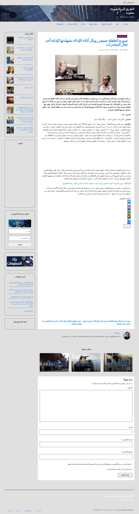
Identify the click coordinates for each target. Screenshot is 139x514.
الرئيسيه (38, 510)
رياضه (83, 24)
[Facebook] (86, 201)
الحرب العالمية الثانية (26, 97)
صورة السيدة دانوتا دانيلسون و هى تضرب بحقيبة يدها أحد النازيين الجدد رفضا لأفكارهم (93, 183)
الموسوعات (59, 24)
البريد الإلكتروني (126, 439)
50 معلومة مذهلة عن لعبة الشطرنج (22, 296)
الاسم (130, 427)
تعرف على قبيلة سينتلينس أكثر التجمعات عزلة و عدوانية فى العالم (25, 119)
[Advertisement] (116, 156)
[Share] (86, 222)
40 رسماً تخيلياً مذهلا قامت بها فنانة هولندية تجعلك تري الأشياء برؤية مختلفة (24, 109)
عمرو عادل (118, 333)
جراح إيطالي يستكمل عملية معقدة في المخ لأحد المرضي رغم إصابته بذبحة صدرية (21, 304)
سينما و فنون (93, 24)
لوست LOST (29, 87)
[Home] (132, 22)
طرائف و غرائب (72, 24)
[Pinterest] (86, 207)
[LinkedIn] (86, 210)
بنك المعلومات (28, 510)
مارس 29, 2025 (126, 368)
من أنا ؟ (18, 510)
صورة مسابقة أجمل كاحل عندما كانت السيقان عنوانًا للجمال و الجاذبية (56, 365)
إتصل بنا (10, 510)
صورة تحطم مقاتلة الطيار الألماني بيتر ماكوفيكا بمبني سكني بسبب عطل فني (118, 365)
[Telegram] (86, 219)
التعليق (129, 388)
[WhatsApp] (86, 213)
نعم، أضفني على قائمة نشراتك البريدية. (119, 469)
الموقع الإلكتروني (127, 452)
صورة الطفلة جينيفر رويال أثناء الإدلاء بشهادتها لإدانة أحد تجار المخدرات (86, 42)
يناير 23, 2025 (95, 368)
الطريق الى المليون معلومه (118, 495)
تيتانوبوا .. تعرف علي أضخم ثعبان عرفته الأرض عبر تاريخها (24, 129)
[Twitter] (86, 204)
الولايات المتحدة (113, 49)
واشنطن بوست (28, 311)
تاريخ (117, 24)
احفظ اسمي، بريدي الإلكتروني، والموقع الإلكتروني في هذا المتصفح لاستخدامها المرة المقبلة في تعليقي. (99, 464)
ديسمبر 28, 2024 (62, 368)
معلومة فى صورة (122, 36)
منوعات (125, 24)
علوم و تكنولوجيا (107, 24)
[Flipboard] (86, 216)
